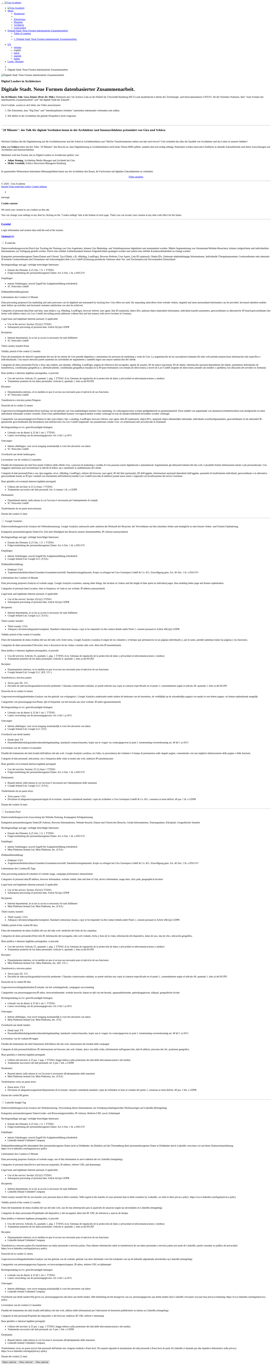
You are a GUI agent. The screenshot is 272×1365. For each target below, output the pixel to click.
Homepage (19, 13)
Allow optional (42, 1362)
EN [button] (9, 44)
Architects (19, 25)
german (17, 47)
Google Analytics (13, 521)
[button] (6, 224)
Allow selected (25, 1362)
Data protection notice (20, 186)
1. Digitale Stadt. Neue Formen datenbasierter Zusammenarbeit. (45, 39)
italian (17, 58)
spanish (17, 55)
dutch (16, 53)
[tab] (136, 224)
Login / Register (16, 61)
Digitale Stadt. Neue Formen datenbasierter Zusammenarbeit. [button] (38, 30)
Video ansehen (136, 176)
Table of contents (22, 33)
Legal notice (20, 27)
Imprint (4, 186)
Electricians (19, 19)
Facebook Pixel (12, 811)
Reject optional (9, 1362)
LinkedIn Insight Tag (15, 1102)
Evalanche (10, 243)
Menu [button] (10, 10)
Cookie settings (39, 186)
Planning (18, 22)
